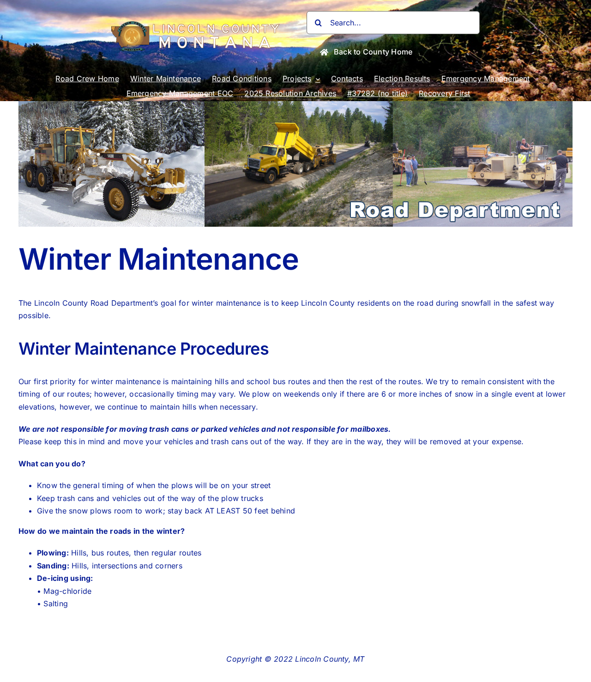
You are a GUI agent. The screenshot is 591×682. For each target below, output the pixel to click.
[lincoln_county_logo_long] (197, 25)
